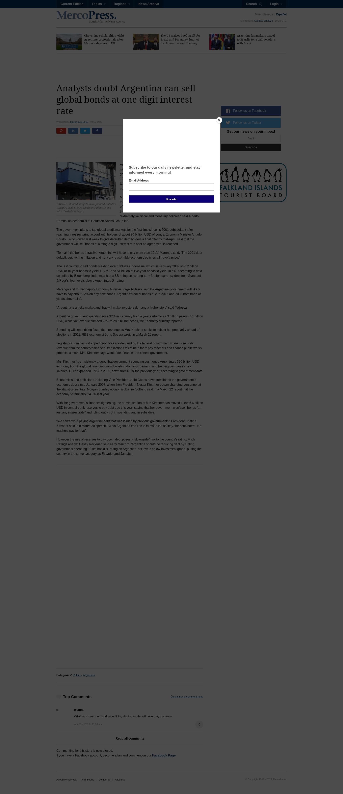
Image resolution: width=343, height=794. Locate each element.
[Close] (219, 120)
